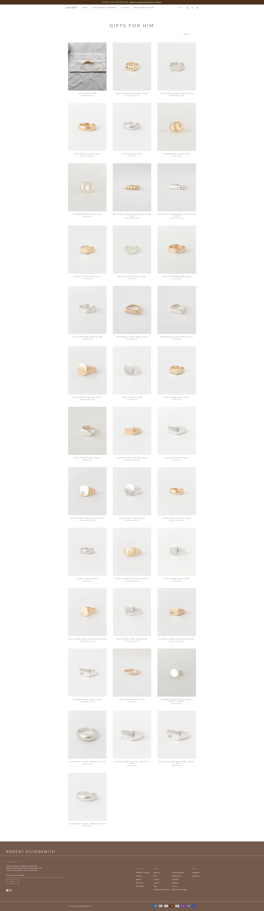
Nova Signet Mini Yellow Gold (132, 579)
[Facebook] (7, 890)
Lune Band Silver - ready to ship (87, 824)
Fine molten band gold (132, 699)
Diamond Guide (177, 873)
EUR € (180, 7)
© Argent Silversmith (80, 906)
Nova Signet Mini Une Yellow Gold (87, 639)
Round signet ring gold (87, 276)
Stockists (175, 883)
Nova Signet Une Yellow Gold (87, 518)
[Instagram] (10, 890)
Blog (155, 886)
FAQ (155, 876)
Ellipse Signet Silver (176, 458)
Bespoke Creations (142, 873)
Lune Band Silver (132, 154)
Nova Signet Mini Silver (177, 579)
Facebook (195, 876)
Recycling (139, 883)
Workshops (140, 886)
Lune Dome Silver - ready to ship (87, 762)
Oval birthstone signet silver (176, 93)
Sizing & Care (176, 876)
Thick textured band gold (176, 276)
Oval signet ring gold (176, 397)
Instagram (196, 873)
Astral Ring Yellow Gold (177, 518)
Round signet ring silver (132, 276)
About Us (156, 873)
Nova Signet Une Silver (132, 518)
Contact (156, 879)
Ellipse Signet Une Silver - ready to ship (176, 762)
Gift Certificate (87, 93)
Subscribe (12, 881)
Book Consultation (144, 7)
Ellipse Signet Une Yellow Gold (176, 639)
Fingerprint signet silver (87, 214)
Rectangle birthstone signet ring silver (177, 215)
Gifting (125, 7)
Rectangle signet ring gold (132, 337)
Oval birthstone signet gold (132, 93)
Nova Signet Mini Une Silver (132, 639)
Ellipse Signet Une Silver (87, 699)
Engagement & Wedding (104, 7)
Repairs (138, 879)
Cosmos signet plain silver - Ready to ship (177, 700)
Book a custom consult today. (146, 2)
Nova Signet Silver (132, 397)
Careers (156, 883)
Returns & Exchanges (179, 890)
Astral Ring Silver (87, 579)
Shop (84, 7)
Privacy (174, 886)
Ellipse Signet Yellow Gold (132, 458)
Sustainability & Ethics (161, 890)
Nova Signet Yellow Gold (87, 397)
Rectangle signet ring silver (177, 337)
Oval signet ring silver (87, 458)
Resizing (139, 876)
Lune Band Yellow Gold (87, 154)
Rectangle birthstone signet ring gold (132, 215)
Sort (187, 34)
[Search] (192, 7)
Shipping (175, 879)
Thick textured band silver (87, 337)
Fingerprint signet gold (176, 154)
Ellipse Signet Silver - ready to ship (132, 762)
